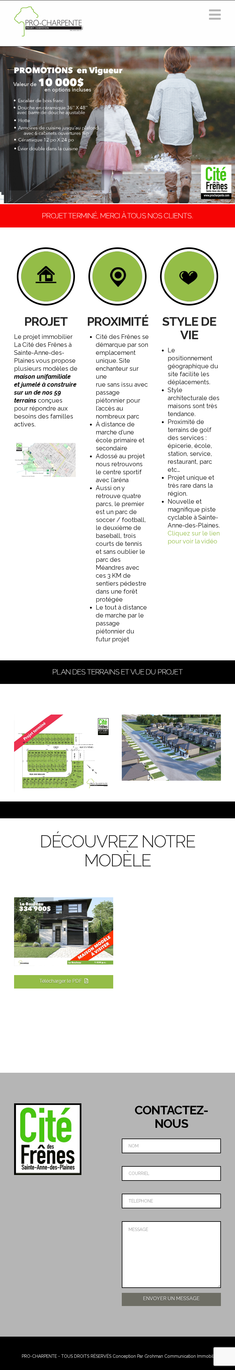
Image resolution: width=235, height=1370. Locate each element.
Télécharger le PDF (60, 981)
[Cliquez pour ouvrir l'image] (45, 459)
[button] (215, 15)
